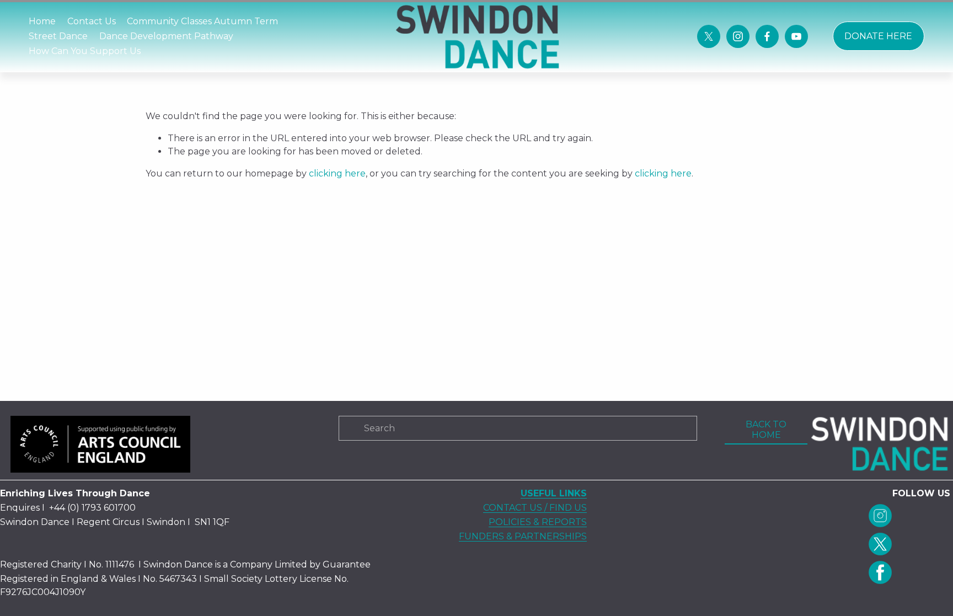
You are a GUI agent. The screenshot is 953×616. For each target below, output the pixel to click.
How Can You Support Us (85, 51)
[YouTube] (796, 36)
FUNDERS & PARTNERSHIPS (523, 536)
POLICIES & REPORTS (538, 522)
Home (42, 21)
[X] (708, 36)
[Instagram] (737, 36)
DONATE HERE (878, 36)
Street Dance (58, 36)
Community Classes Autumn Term (202, 21)
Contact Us (91, 21)
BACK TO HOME (766, 429)
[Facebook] (767, 36)
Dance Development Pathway (166, 36)
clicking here (337, 173)
